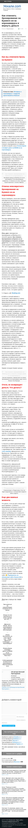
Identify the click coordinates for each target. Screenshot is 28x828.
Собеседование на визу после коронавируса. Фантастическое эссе (7, 663)
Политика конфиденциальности (10, 821)
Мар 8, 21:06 (5, 804)
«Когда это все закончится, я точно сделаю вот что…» (7, 617)
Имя (20, 716)
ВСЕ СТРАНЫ (8, 1)
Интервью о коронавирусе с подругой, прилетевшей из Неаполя (12, 93)
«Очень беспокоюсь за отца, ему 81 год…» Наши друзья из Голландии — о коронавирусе (7, 639)
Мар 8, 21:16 (5, 794)
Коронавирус (10, 28)
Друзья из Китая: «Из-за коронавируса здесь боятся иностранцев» (7, 627)
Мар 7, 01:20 (5, 814)
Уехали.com (12, 6)
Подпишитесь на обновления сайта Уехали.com (11, 576)
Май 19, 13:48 (5, 774)
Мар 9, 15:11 (5, 784)
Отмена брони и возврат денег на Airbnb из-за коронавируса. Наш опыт (7, 652)
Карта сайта (19, 820)
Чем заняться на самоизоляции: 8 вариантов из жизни (7, 607)
